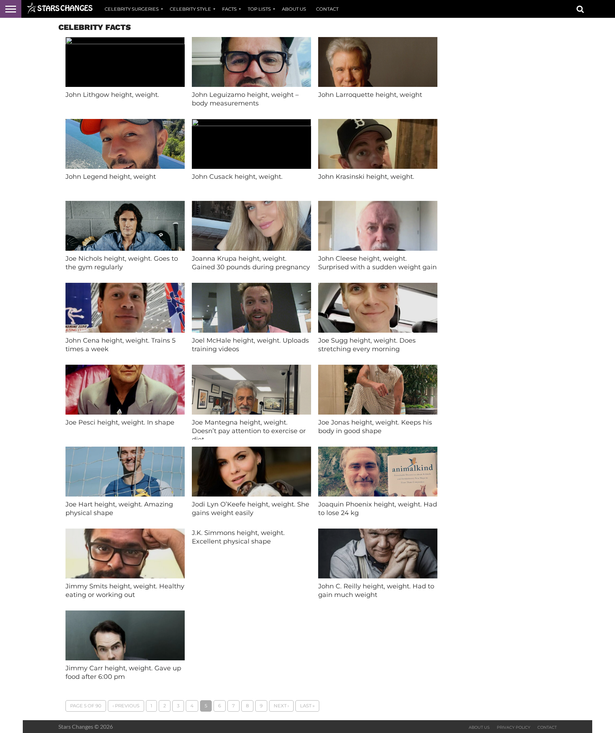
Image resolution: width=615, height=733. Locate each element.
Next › (281, 705)
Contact (327, 9)
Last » (307, 705)
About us (294, 9)
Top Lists (259, 9)
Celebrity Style (190, 9)
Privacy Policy (513, 727)
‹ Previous (126, 705)
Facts (229, 9)
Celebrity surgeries (132, 9)
